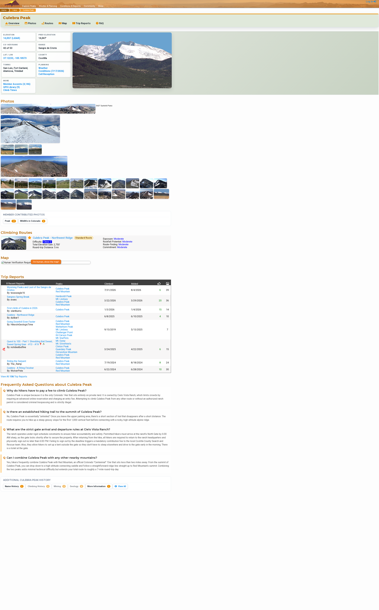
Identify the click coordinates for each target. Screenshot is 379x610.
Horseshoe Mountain (66, 352)
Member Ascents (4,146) (16, 84)
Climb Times (10, 90)
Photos (31, 23)
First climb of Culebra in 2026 (22, 308)
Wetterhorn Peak (64, 326)
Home (3, 10)
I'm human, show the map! (46, 261)
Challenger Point (64, 332)
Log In (370, 1)
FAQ (101, 23)
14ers (14, 10)
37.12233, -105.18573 (15, 58)
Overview (13, 23)
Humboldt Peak (64, 296)
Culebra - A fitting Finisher (20, 368)
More (100, 6)
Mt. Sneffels (62, 338)
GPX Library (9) (11, 87)
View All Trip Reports (14, 376)
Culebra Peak (62, 288)
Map (64, 23)
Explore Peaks (29, 6)
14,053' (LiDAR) (11, 38)
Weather (43, 68)
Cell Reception (46, 74)
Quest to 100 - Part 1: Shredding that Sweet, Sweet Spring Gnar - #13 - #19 (29, 343)
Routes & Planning (48, 6)
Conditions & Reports (70, 6)
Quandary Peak (63, 349)
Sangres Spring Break (18, 296)
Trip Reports (82, 23)
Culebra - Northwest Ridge (20, 315)
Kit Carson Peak (64, 335)
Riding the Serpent (16, 361)
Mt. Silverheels (63, 343)
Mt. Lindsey (62, 299)
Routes (48, 23)
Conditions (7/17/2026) (51, 71)
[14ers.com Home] (10, 4)
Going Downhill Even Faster (21, 321)
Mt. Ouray (60, 340)
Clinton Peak (62, 346)
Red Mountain (63, 291)
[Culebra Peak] (122, 60)
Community (89, 6)
